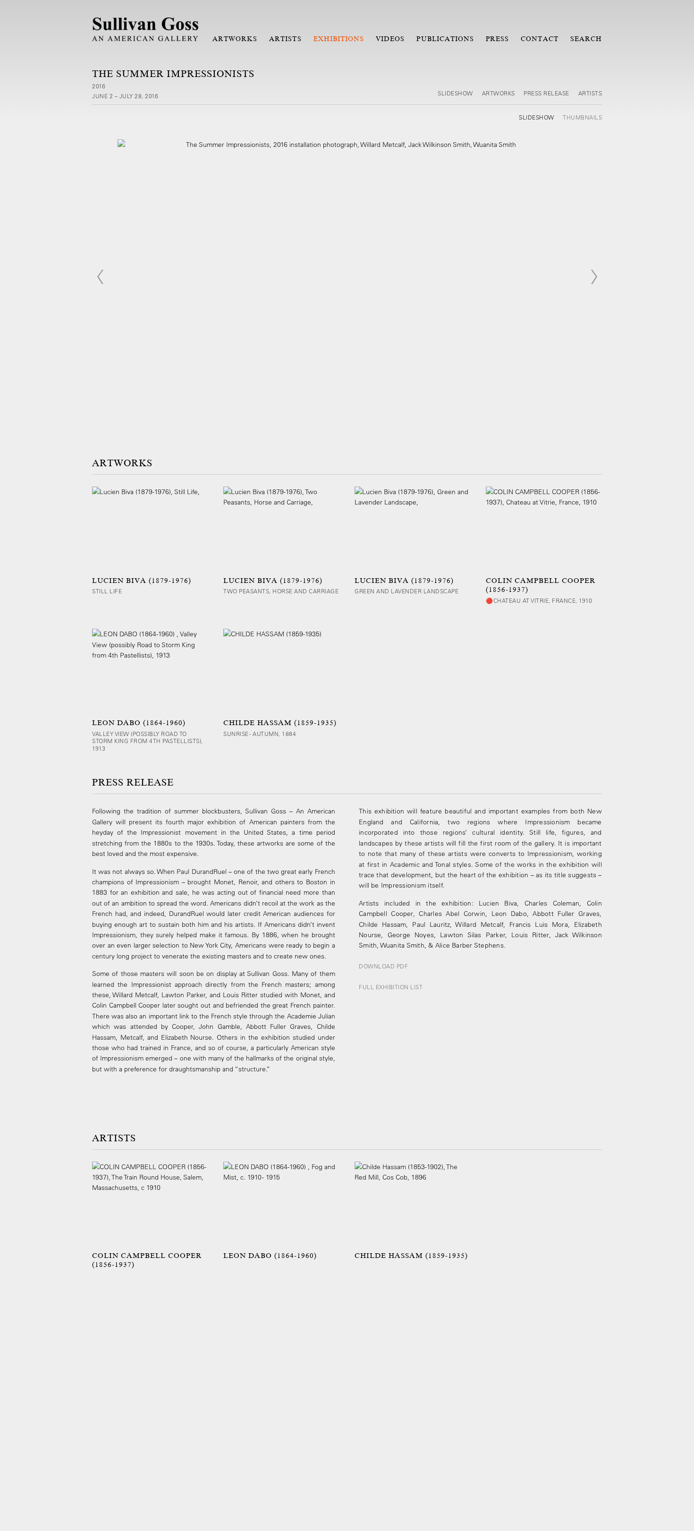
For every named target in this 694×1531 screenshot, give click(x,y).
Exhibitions (338, 39)
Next (594, 276)
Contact (539, 39)
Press (497, 39)
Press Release (546, 93)
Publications (445, 39)
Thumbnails (582, 117)
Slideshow (455, 93)
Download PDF (383, 966)
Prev (100, 276)
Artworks (234, 39)
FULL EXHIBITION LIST (391, 987)
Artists (285, 39)
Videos (390, 39)
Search (586, 39)
